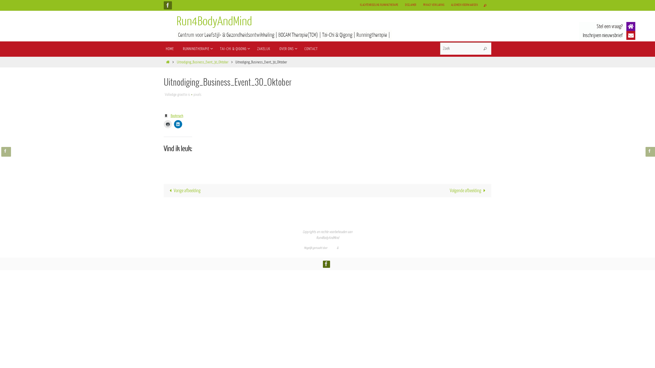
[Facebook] (168, 5)
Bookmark (177, 116)
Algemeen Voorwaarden (464, 5)
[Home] (167, 62)
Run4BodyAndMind (214, 21)
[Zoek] (485, 49)
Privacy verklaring (433, 5)
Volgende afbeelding (465, 190)
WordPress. (345, 248)
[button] (630, 26)
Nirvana (332, 248)
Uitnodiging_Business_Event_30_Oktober (202, 62)
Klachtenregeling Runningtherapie (379, 5)
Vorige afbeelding (187, 190)
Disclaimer (411, 5)
